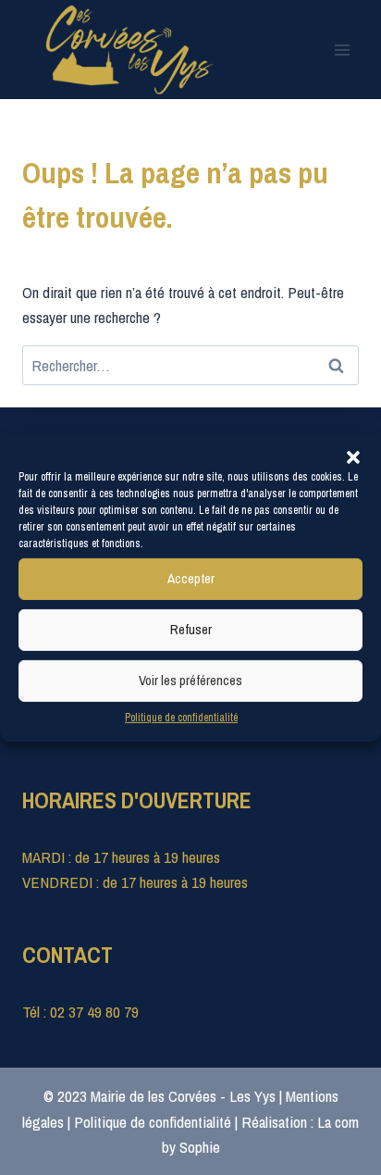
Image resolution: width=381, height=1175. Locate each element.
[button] (353, 456)
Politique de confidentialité (181, 716)
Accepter (191, 578)
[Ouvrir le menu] (342, 49)
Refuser (191, 629)
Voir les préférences (190, 680)
